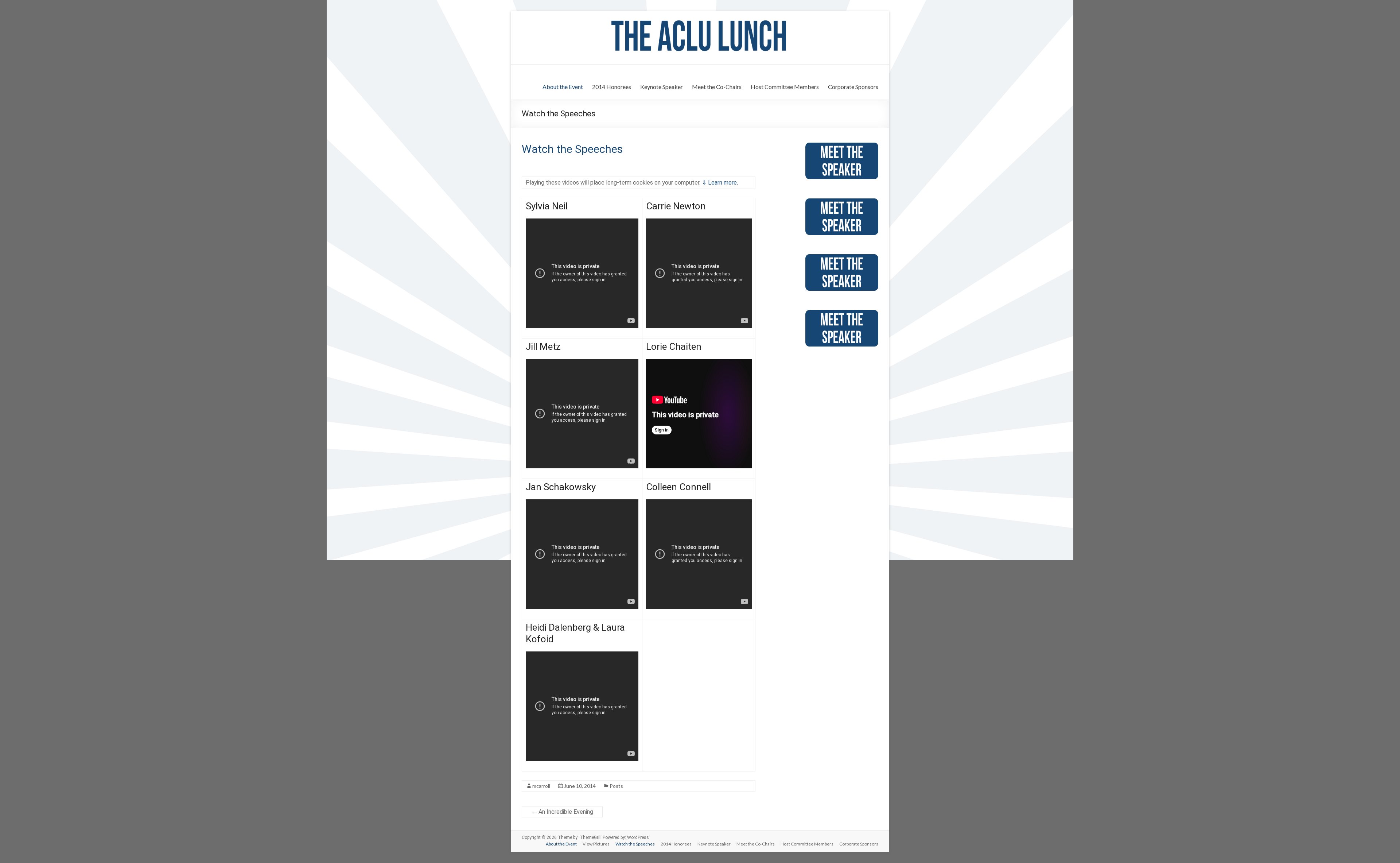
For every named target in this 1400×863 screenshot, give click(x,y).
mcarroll (541, 786)
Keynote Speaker (661, 86)
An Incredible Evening (562, 811)
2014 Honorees (611, 86)
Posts (616, 786)
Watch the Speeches (572, 149)
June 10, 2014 (580, 786)
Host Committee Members (785, 86)
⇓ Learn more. (720, 182)
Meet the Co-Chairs (717, 86)
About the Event (562, 86)
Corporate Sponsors (853, 86)
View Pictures (596, 844)
